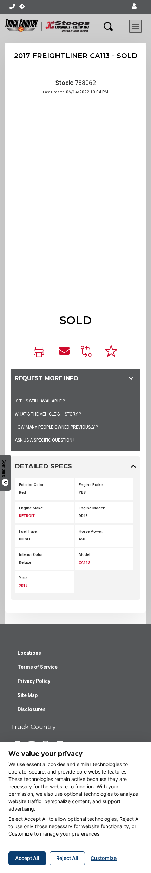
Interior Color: (31, 554)
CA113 (84, 562)
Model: (85, 554)
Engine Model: (92, 508)
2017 (23, 585)
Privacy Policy (34, 681)
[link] (41, 352)
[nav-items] (12, 6)
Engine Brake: (91, 485)
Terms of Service (38, 667)
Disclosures (32, 709)
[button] (134, 6)
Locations (29, 653)
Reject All (67, 858)
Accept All (27, 858)
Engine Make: (31, 508)
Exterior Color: (32, 485)
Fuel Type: (28, 531)
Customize (104, 858)
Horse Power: (91, 531)
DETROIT (27, 516)
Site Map (28, 695)
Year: (23, 578)
